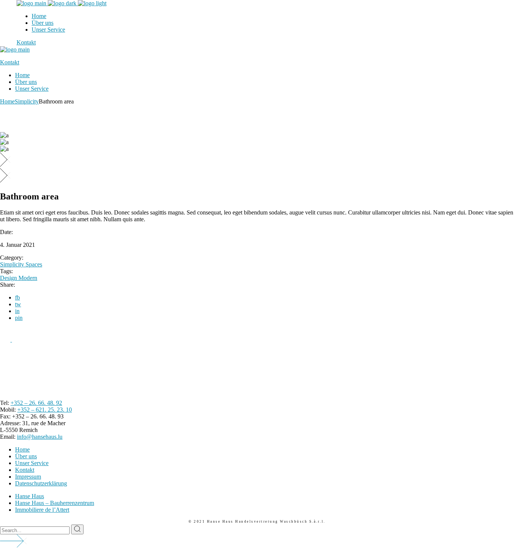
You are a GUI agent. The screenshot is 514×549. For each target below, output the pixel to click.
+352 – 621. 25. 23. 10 (44, 409)
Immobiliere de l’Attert (42, 509)
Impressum (28, 476)
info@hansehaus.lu (39, 436)
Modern (27, 278)
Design (9, 278)
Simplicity (13, 264)
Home (22, 449)
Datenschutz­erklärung (41, 483)
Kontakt (24, 470)
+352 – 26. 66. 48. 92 (36, 403)
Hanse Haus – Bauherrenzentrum (54, 503)
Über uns (26, 456)
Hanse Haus (29, 496)
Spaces (34, 264)
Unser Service (32, 463)
